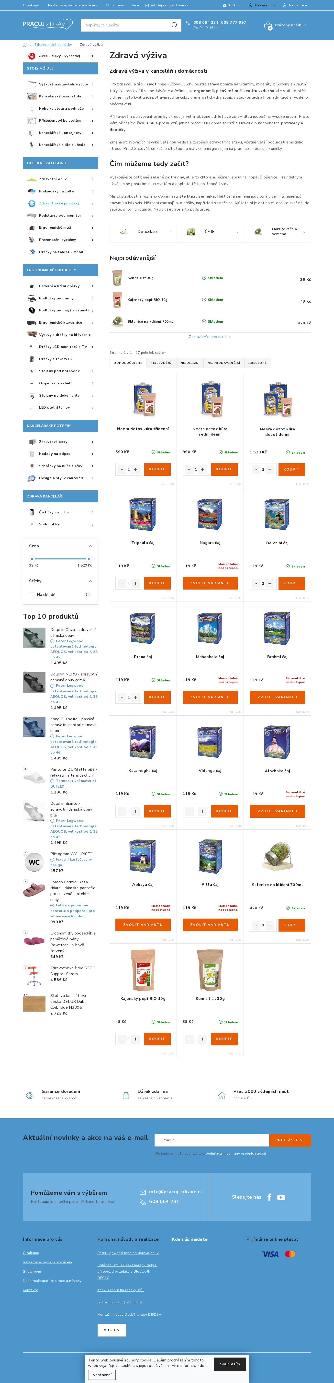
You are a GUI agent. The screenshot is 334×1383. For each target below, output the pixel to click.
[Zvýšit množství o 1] (135, 469)
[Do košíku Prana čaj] (157, 697)
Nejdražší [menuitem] (190, 363)
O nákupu (31, 5)
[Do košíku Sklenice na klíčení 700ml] (291, 925)
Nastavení (101, 1375)
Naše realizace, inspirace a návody (52, 1280)
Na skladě (63, 594)
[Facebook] (269, 1197)
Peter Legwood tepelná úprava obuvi (128, 1253)
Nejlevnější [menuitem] (161, 363)
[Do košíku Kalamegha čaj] (157, 811)
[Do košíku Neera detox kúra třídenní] (157, 469)
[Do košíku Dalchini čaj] (291, 583)
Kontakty (30, 1290)
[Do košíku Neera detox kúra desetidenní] (291, 469)
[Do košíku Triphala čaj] (157, 583)
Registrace (298, 5)
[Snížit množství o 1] (122, 469)
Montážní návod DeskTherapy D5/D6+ (129, 1314)
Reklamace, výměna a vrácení (72, 5)
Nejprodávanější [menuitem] (224, 363)
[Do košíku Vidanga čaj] (224, 811)
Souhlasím (230, 1364)
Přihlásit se (290, 1140)
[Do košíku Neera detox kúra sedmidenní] (224, 469)
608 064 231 (205, 22)
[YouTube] (281, 1197)
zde (201, 1365)
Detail (210, 583)
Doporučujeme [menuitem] (128, 363)
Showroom (115, 5)
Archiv (112, 1330)
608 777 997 (233, 22)
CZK (232, 5)
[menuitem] (60, 56)
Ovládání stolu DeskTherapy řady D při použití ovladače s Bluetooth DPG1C (128, 1271)
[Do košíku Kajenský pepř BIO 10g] (157, 1039)
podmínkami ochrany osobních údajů (236, 1153)
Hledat (174, 25)
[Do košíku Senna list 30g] (224, 1039)
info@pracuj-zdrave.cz (170, 5)
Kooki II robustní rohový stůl (121, 1290)
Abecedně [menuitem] (257, 363)
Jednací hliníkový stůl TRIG (120, 1302)
